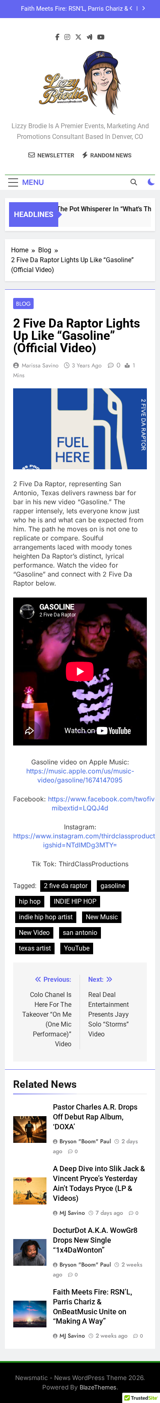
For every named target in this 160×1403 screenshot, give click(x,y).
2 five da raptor (65, 886)
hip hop (30, 901)
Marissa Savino (40, 365)
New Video (34, 933)
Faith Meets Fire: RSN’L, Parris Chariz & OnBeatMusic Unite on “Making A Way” (74, 9)
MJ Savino (72, 1213)
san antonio (80, 933)
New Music (102, 917)
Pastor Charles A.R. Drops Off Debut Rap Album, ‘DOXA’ (95, 1117)
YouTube (76, 948)
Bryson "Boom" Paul (85, 1141)
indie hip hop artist (46, 917)
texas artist (35, 948)
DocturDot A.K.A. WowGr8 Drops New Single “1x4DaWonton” (95, 1240)
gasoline (113, 886)
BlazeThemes (98, 1387)
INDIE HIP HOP (75, 901)
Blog (23, 304)
